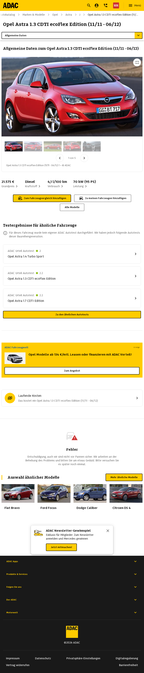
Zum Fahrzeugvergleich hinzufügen (45, 198)
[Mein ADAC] (96, 5)
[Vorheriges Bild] (60, 158)
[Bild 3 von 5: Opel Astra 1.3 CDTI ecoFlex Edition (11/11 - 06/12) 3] (53, 146)
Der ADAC (11, 599)
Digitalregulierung (127, 658)
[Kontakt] (105, 5)
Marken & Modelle (33, 14)
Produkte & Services (17, 574)
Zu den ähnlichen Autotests (72, 314)
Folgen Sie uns (14, 587)
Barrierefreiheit (128, 665)
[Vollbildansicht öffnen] (137, 62)
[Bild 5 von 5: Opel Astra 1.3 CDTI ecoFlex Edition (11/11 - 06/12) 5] (92, 146)
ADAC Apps (12, 561)
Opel (55, 14)
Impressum (13, 658)
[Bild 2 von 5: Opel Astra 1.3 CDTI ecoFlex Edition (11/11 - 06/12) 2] (33, 146)
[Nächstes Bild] (84, 158)
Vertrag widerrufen (17, 665)
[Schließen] (108, 531)
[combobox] (68, 6)
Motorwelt (12, 612)
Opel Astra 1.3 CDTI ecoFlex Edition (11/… (113, 14)
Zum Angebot (72, 370)
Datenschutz (43, 658)
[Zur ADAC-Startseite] (10, 5)
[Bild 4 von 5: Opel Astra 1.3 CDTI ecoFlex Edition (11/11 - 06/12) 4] (72, 146)
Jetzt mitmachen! (61, 547)
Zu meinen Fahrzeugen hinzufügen (105, 198)
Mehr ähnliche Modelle (124, 477)
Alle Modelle (72, 207)
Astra (68, 14)
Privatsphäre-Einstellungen (83, 658)
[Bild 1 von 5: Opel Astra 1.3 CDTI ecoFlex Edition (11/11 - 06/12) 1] (14, 146)
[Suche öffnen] (89, 5)
